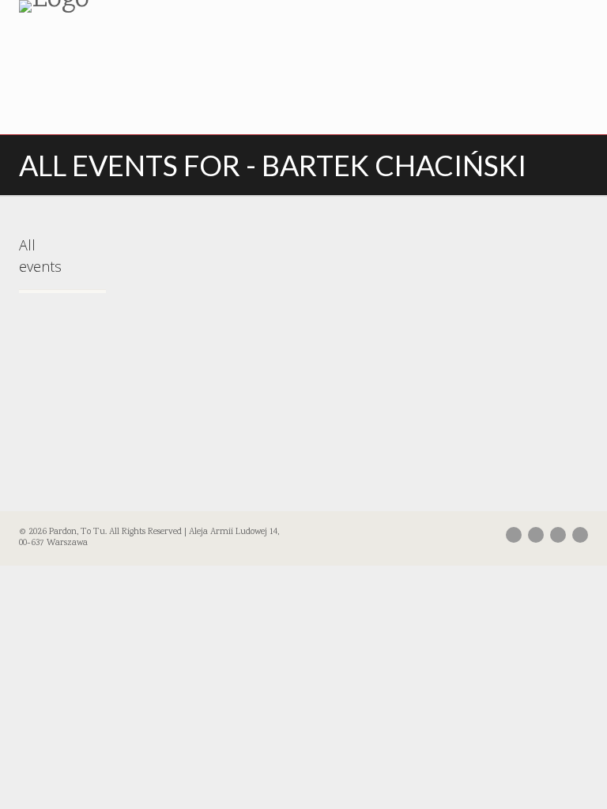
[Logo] (155, 6)
